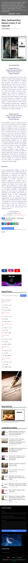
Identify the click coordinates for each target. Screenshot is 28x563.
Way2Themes (13, 559)
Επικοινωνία (19, 557)
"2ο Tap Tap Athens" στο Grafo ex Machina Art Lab (17, 470)
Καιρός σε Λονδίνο (6, 301)
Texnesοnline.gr (6, 28)
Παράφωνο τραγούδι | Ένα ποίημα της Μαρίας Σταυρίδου (17, 464)
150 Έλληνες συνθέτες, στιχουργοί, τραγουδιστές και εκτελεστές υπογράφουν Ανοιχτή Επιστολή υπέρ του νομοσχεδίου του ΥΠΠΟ (17, 441)
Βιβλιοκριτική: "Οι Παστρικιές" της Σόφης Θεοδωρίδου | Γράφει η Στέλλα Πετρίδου (17, 477)
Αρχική (8, 557)
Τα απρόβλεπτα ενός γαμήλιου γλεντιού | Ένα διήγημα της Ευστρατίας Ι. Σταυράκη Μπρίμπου (17, 450)
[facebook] (4, 270)
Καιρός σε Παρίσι (5, 312)
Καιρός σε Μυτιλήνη (6, 358)
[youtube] (17, 270)
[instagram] (11, 270)
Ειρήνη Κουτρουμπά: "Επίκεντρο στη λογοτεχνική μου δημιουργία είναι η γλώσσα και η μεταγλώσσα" (17, 433)
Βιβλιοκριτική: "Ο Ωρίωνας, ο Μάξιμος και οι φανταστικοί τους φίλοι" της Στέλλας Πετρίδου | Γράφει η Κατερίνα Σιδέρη (17, 498)
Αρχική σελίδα (4, 16)
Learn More (11, 13)
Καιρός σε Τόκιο (5, 335)
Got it (18, 13)
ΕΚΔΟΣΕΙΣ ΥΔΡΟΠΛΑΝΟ (10, 218)
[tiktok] (24, 270)
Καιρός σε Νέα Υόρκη (6, 324)
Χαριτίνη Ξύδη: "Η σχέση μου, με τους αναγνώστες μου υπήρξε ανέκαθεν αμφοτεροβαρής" (17, 457)
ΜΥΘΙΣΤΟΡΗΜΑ (20, 218)
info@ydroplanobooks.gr (19, 215)
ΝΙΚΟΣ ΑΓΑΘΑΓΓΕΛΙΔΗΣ (12, 16)
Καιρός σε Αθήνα (5, 346)
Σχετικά (13, 557)
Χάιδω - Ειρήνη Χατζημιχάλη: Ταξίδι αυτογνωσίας (17, 490)
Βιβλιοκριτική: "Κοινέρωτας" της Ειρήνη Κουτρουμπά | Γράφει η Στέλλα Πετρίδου (17, 484)
